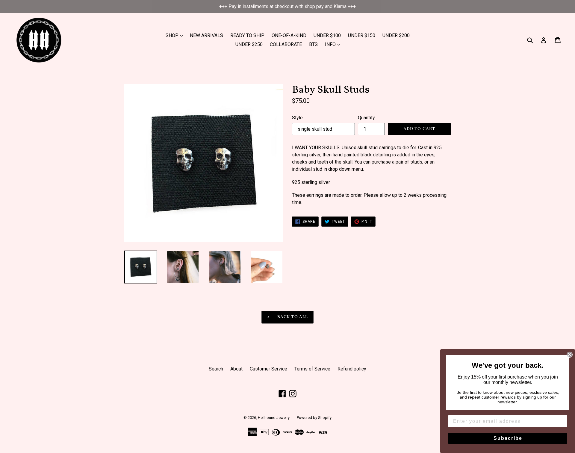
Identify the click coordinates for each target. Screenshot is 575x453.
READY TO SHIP (247, 35)
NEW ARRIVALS (206, 35)
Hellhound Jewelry (274, 417)
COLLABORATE (286, 44)
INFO (334, 44)
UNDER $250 (249, 44)
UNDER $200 (396, 35)
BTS (313, 44)
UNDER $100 (327, 35)
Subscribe (508, 438)
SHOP (176, 35)
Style (297, 118)
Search (216, 369)
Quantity (366, 118)
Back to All (292, 317)
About (236, 369)
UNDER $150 (361, 35)
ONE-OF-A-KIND (289, 35)
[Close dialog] (570, 355)
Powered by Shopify (314, 417)
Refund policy (352, 369)
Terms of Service (312, 369)
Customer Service (268, 369)
